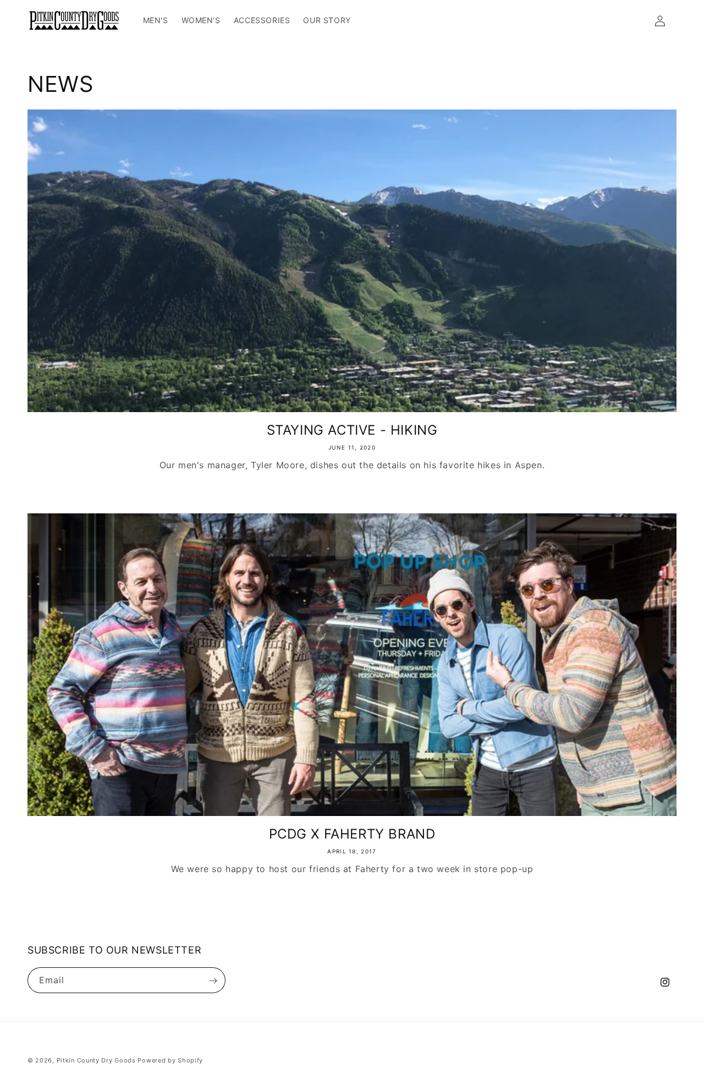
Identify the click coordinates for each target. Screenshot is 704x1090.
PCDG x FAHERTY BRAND (352, 834)
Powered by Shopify (170, 1060)
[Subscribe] (213, 981)
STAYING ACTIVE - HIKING (352, 430)
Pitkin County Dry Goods (96, 1060)
